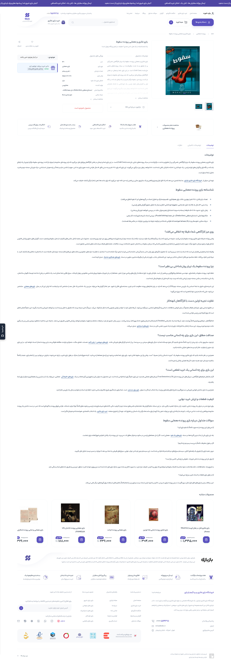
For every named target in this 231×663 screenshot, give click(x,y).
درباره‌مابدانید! (156, 592)
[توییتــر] (38, 621)
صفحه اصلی (193, 13)
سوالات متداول (152, 13)
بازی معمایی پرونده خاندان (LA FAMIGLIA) (73, 530)
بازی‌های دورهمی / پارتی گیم (98, 342)
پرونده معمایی (201, 34)
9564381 (53, 13)
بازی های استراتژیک (86, 611)
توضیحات (210, 145)
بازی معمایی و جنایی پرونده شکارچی (30, 530)
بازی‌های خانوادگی (67, 376)
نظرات (180, 145)
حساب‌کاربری (113, 621)
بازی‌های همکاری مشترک (112, 257)
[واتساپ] (45, 621)
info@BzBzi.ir (160, 626)
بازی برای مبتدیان (133, 390)
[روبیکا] (32, 621)
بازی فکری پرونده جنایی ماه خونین (155, 530)
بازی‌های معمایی (29, 286)
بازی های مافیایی (88, 621)
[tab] (210, 146)
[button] (206, 539)
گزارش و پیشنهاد (135, 616)
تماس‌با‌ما (129, 13)
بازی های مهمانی (88, 606)
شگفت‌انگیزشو (170, 13)
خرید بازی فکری (182, 13)
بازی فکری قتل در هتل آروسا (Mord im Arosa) (195, 530)
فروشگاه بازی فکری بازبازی (193, 180)
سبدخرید (177, 22)
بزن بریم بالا (24, 656)
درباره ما (114, 606)
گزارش (161, 13)
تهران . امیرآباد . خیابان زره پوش (165, 630)
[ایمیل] (18, 621)
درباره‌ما (137, 13)
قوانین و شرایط (112, 616)
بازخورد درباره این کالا (133, 107)
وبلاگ (143, 13)
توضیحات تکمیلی (194, 145)
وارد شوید (207, 13)
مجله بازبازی (113, 600)
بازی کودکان (89, 616)
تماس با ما (114, 611)
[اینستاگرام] (52, 621)
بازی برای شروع (88, 600)
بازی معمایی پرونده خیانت (116, 530)
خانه (212, 34)
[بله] (25, 621)
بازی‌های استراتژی (143, 326)
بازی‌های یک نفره (176, 435)
